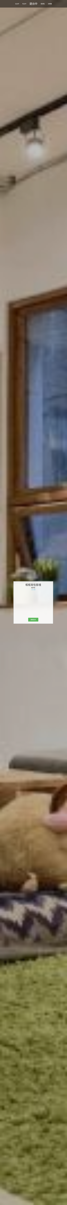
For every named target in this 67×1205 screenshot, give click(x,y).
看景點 (43, 4)
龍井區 (33, 587)
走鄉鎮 (50, 4)
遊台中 (33, 3)
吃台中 (24, 4)
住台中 (17, 4)
